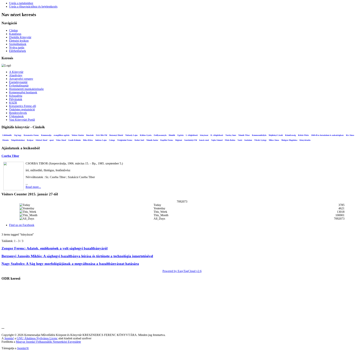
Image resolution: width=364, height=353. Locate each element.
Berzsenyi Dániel (116, 135)
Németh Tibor (244, 135)
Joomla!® (23, 348)
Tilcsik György (260, 140)
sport (51, 140)
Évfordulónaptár (19, 85)
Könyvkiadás (305, 140)
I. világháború (192, 135)
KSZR (13, 102)
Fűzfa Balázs (230, 140)
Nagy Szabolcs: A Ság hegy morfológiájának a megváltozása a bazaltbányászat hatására (70, 264)
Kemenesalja (46, 135)
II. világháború (216, 135)
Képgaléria (15, 95)
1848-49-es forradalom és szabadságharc (327, 135)
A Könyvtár (16, 72)
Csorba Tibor (10, 155)
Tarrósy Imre (230, 135)
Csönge (112, 140)
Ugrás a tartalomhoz (21, 3)
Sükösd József (41, 140)
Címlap (13, 30)
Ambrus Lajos (101, 140)
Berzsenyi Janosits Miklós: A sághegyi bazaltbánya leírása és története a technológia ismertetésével (77, 256)
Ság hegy (17, 135)
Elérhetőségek (17, 50)
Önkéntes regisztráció (22, 109)
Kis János (350, 135)
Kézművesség (290, 135)
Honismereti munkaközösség (26, 89)
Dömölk (172, 135)
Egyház (180, 135)
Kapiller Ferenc (166, 140)
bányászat (204, 135)
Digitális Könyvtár (20, 37)
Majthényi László (276, 135)
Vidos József (61, 140)
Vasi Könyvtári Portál (22, 119)
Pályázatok (15, 99)
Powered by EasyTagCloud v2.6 (182, 271)
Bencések (90, 135)
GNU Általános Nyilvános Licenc (37, 338)
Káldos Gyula (145, 135)
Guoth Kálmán (74, 140)
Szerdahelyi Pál (190, 140)
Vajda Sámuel (217, 140)
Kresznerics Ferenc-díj (22, 106)
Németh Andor (152, 140)
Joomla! (9, 338)
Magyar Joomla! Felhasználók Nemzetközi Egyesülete (48, 341)
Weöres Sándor (78, 135)
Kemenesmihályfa (259, 135)
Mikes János (274, 140)
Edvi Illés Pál (101, 135)
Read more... (33, 187)
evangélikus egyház (61, 135)
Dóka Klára (88, 140)
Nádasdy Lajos (131, 135)
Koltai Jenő (139, 140)
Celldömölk (7, 135)
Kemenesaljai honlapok (23, 92)
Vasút (240, 140)
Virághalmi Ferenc (124, 140)
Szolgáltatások (17, 44)
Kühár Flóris (303, 135)
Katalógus (15, 33)
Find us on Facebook (21, 225)
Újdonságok (16, 116)
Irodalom (248, 140)
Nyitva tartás (16, 47)
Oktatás (5, 140)
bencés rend (204, 140)
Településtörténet (18, 140)
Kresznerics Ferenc (31, 135)
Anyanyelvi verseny (21, 78)
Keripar (30, 140)
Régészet (178, 140)
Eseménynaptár (18, 82)
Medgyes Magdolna (289, 140)
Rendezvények (18, 112)
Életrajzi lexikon (19, 40)
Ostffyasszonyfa (160, 135)
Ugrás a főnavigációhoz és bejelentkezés (33, 6)
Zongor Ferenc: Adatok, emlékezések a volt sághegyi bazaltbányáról (54, 248)
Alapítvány (15, 75)
